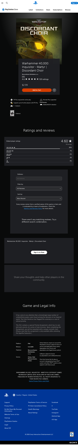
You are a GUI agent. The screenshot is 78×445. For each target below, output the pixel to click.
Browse (67, 10)
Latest (31, 10)
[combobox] (39, 178)
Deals (48, 10)
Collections (39, 10)
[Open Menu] (2, 3)
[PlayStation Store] (11, 9)
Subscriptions (57, 10)
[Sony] (73, 444)
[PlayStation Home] (35, 3)
